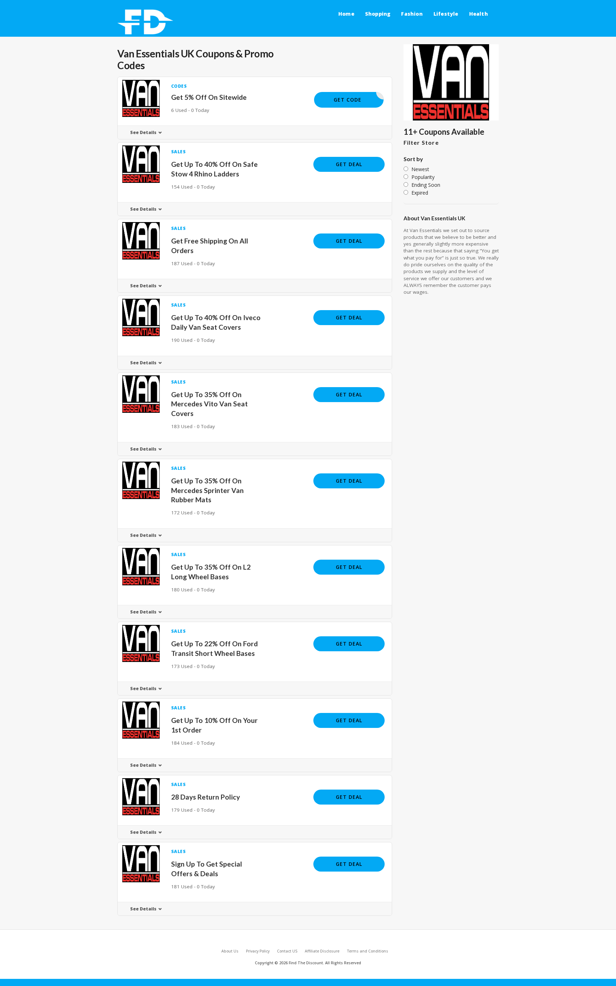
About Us (229, 951)
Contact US (287, 951)
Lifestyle (445, 13)
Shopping (378, 13)
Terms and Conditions (367, 951)
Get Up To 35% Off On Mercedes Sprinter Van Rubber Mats (207, 490)
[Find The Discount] (146, 22)
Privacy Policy (258, 951)
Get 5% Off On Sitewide (209, 97)
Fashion (411, 13)
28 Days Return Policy (205, 797)
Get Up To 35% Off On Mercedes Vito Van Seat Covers (209, 404)
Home (346, 13)
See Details (143, 132)
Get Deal (349, 164)
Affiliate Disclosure (322, 951)
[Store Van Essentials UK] (451, 82)
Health (478, 13)
